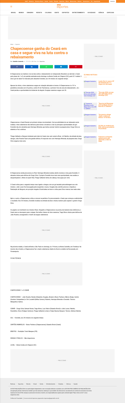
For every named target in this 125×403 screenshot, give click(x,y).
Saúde (46, 1)
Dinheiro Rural (39, 1)
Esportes (61, 1)
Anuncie (112, 1)
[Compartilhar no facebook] (17, 66)
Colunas (48, 12)
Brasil (13, 12)
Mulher (80, 1)
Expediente (97, 1)
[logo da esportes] (62, 6)
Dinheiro (31, 1)
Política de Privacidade (16, 398)
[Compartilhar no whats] (46, 66)
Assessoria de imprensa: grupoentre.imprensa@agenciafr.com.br (41, 398)
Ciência (101, 12)
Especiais (110, 12)
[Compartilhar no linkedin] (31, 66)
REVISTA (39, 12)
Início (11, 44)
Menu (67, 1)
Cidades (60, 384)
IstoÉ (26, 1)
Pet (92, 1)
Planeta (56, 1)
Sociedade (91, 12)
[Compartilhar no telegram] (61, 66)
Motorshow (73, 1)
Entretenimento (78, 12)
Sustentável (86, 1)
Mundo (21, 12)
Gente (51, 1)
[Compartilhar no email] (75, 66)
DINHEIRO (30, 12)
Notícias (12, 384)
